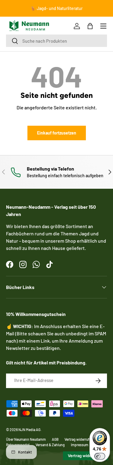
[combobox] (56, 41)
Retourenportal (18, 445)
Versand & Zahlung (50, 445)
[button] (90, 26)
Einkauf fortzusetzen (56, 132)
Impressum (79, 445)
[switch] (99, 456)
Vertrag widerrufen (78, 439)
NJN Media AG (29, 429)
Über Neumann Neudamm (26, 439)
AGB (55, 439)
